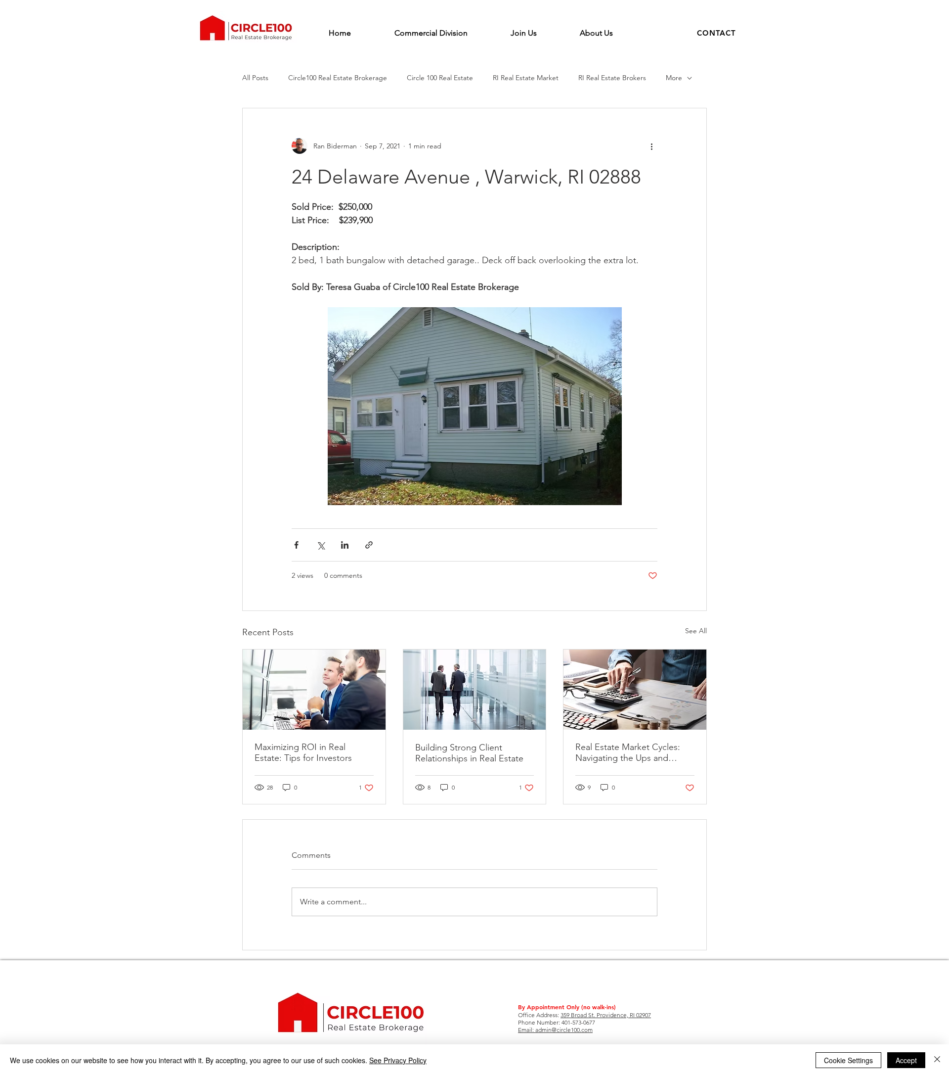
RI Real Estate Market (526, 77)
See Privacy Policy (398, 1060)
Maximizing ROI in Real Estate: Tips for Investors (303, 752)
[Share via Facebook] (296, 545)
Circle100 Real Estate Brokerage (337, 77)
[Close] (937, 1060)
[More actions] (651, 146)
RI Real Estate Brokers (612, 77)
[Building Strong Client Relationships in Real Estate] (474, 690)
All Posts (255, 77)
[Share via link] (369, 545)
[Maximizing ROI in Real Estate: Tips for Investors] (314, 690)
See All (696, 630)
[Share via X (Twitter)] (320, 545)
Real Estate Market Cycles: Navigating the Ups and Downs (627, 752)
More (674, 77)
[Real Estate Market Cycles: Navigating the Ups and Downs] (634, 690)
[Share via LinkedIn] (344, 545)
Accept (906, 1060)
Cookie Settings (848, 1060)
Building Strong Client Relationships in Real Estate (469, 753)
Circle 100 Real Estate (440, 77)
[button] (716, 33)
